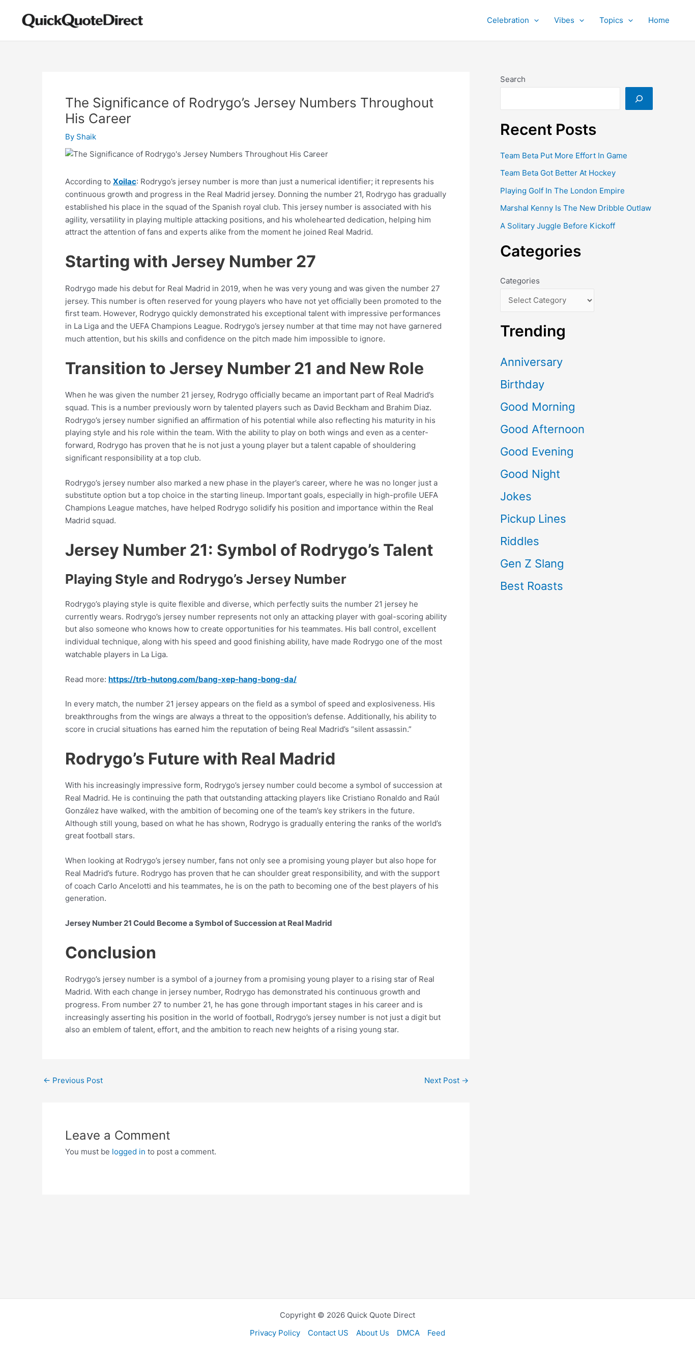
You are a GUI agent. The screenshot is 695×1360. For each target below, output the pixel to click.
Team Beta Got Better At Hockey (558, 173)
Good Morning (537, 406)
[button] (534, 20)
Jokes (516, 496)
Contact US (328, 1333)
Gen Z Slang (532, 563)
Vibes (564, 20)
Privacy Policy (275, 1333)
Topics (611, 20)
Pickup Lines (533, 518)
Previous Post (73, 1080)
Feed (436, 1333)
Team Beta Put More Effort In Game (563, 155)
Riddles (519, 541)
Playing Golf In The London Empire (562, 190)
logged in (129, 1151)
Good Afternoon (542, 429)
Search (513, 79)
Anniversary (531, 362)
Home (659, 20)
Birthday (522, 384)
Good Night (530, 473)
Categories (520, 281)
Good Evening (536, 451)
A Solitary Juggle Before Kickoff (557, 226)
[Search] (639, 98)
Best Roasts (531, 585)
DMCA (408, 1333)
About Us (372, 1333)
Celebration (508, 20)
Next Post (446, 1080)
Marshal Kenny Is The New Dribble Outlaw (575, 208)
